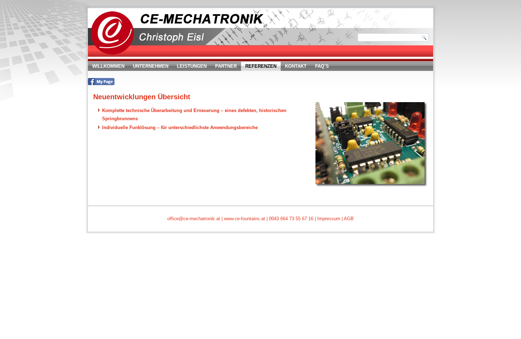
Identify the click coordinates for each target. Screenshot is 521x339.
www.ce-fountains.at (244, 218)
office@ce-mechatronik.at (193, 218)
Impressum (328, 218)
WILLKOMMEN (108, 66)
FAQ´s (322, 66)
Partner (226, 66)
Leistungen (192, 66)
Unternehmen (150, 66)
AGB (349, 218)
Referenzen (260, 66)
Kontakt (296, 66)
